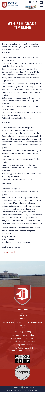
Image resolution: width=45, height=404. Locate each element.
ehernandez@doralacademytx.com (22, 341)
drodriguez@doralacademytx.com (22, 350)
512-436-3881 (22, 327)
